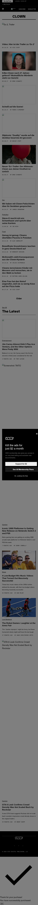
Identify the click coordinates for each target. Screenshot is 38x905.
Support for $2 (21, 464)
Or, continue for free (21, 476)
